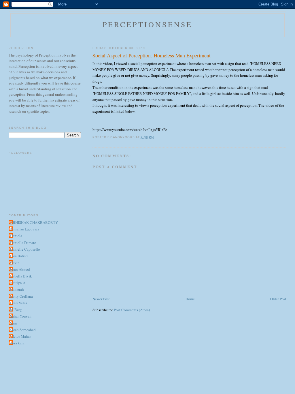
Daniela (16, 235)
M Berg (16, 309)
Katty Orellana (21, 296)
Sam (13, 323)
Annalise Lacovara (24, 229)
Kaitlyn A (17, 282)
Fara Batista (19, 255)
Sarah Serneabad (23, 329)
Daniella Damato (23, 242)
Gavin (15, 262)
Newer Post (101, 298)
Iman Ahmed (20, 269)
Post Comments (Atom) (132, 309)
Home (190, 298)
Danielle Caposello (25, 249)
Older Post (278, 298)
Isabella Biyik (21, 276)
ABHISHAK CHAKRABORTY (34, 222)
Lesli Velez (18, 302)
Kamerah (17, 289)
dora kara (17, 343)
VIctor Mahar (20, 336)
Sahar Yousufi (20, 316)
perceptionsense (148, 24)
